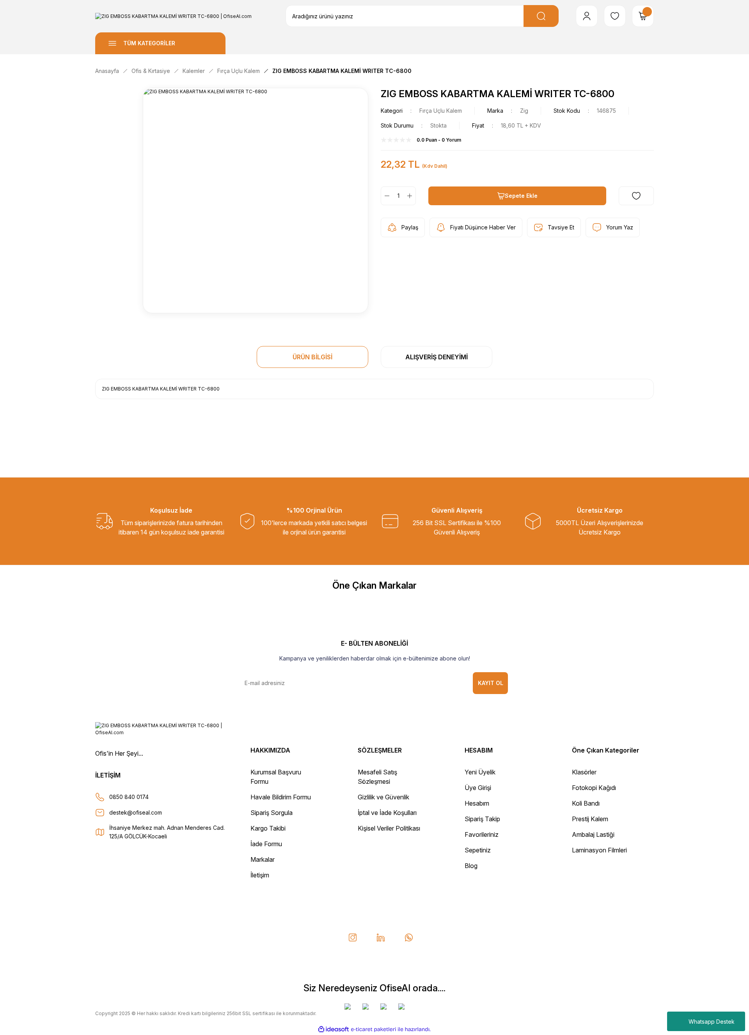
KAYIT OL (490, 683)
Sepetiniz (478, 850)
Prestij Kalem (590, 819)
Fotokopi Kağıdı (594, 788)
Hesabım (477, 803)
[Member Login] (587, 16)
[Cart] (643, 16)
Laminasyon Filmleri (599, 850)
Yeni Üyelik (480, 772)
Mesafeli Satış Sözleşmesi (377, 776)
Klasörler (584, 772)
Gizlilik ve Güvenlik (383, 797)
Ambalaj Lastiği (593, 834)
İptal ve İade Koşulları (387, 813)
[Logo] (173, 16)
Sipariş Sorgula (271, 813)
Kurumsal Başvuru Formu (275, 776)
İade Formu (266, 844)
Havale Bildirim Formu (280, 797)
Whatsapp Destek (712, 1021)
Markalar (262, 859)
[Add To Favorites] (636, 195)
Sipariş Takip (482, 819)
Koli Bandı (586, 803)
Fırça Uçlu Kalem (440, 110)
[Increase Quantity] (411, 195)
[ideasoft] (333, 1029)
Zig (524, 110)
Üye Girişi (478, 788)
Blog (471, 866)
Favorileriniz (482, 834)
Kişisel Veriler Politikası (389, 828)
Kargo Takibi (268, 828)
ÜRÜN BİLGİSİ (312, 357)
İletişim (259, 875)
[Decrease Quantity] (385, 195)
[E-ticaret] (373, 1029)
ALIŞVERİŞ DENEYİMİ (436, 357)
